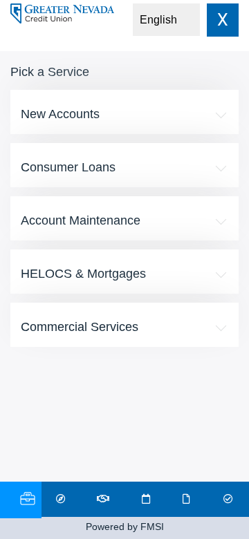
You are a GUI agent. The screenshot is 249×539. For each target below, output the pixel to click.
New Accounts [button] (60, 114)
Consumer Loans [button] (68, 167)
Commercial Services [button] (79, 327)
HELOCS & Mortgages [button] (83, 274)
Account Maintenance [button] (80, 220)
